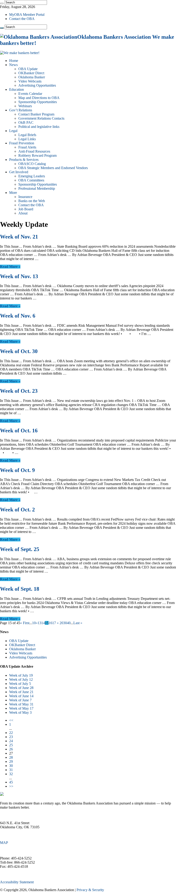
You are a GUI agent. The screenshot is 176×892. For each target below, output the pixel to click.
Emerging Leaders (31, 176)
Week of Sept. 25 (19, 549)
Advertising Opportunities (37, 85)
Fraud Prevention (21, 143)
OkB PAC (25, 122)
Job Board (25, 209)
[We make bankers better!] (19, 53)
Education (16, 89)
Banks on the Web (31, 201)
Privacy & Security (90, 890)
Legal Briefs (27, 135)
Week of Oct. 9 (17, 470)
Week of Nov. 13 (19, 276)
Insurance (25, 197)
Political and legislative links (38, 127)
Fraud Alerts (27, 147)
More (13, 193)
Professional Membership (36, 188)
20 (61, 623)
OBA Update (28, 69)
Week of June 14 (21, 696)
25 (11, 745)
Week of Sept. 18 (19, 589)
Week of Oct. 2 (17, 510)
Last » (77, 623)
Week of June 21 (21, 692)
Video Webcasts (29, 81)
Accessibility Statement (17, 882)
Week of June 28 (21, 688)
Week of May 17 (21, 708)
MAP (4, 843)
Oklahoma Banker (31, 77)
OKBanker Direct (31, 73)
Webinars (25, 106)
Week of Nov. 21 (19, 237)
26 (11, 749)
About (23, 213)
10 (34, 623)
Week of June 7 (20, 700)
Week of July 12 (21, 679)
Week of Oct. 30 (19, 351)
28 (11, 757)
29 (11, 761)
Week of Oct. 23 (19, 391)
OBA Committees (31, 180)
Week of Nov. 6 (17, 316)
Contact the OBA (22, 19)
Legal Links (27, 139)
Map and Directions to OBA (39, 98)
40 (69, 623)
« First (24, 623)
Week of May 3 (20, 712)
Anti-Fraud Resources (34, 151)
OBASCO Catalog (32, 164)
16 (50, 623)
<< (11, 720)
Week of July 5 (20, 684)
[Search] (2, 3)
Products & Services (23, 160)
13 (39, 623)
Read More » (10, 267)
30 (65, 623)
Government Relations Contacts (41, 118)
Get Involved (18, 172)
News (13, 65)
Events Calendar (30, 94)
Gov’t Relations (20, 110)
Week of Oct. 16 (19, 431)
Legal (13, 131)
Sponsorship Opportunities (37, 102)
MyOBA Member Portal (26, 14)
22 (11, 733)
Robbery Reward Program (37, 155)
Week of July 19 (21, 675)
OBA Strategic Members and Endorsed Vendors (53, 168)
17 (54, 623)
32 (11, 774)
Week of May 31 (21, 704)
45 (11, 782)
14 (43, 623)
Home (13, 61)
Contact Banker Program (36, 114)
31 (11, 770)
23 (11, 737)
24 (11, 741)
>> (11, 786)
